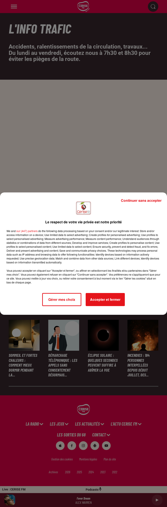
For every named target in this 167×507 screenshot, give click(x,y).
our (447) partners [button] (27, 231)
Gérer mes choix (61, 299)
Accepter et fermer (105, 299)
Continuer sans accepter (141, 200)
